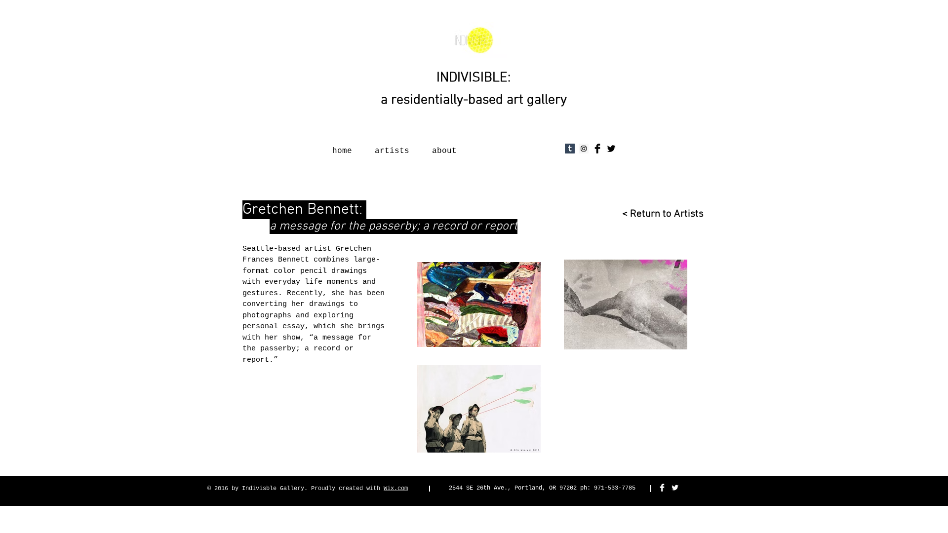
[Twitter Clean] (675, 488)
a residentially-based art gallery (474, 100)
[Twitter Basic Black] (611, 148)
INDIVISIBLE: (473, 78)
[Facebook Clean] (662, 488)
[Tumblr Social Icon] (570, 148)
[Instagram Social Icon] (584, 148)
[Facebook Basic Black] (597, 148)
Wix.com (396, 488)
